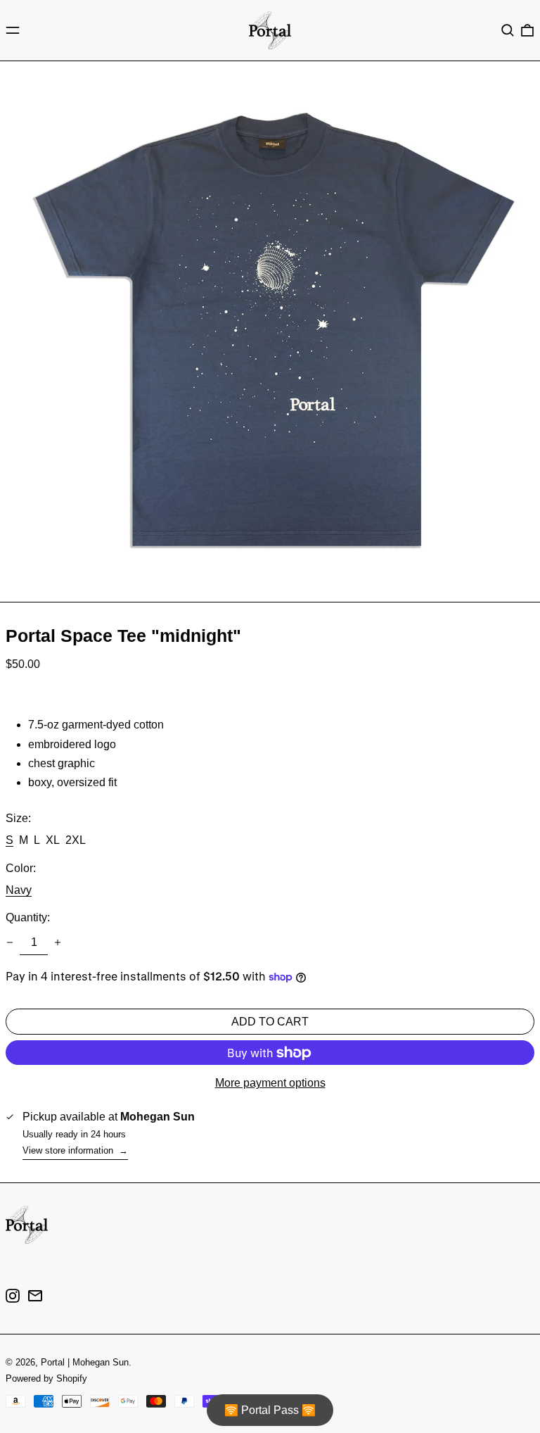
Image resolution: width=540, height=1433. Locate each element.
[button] (508, 30)
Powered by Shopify (46, 1378)
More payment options (270, 1083)
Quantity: (28, 917)
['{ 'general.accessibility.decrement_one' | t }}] (10, 942)
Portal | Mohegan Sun (85, 1362)
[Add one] (58, 942)
